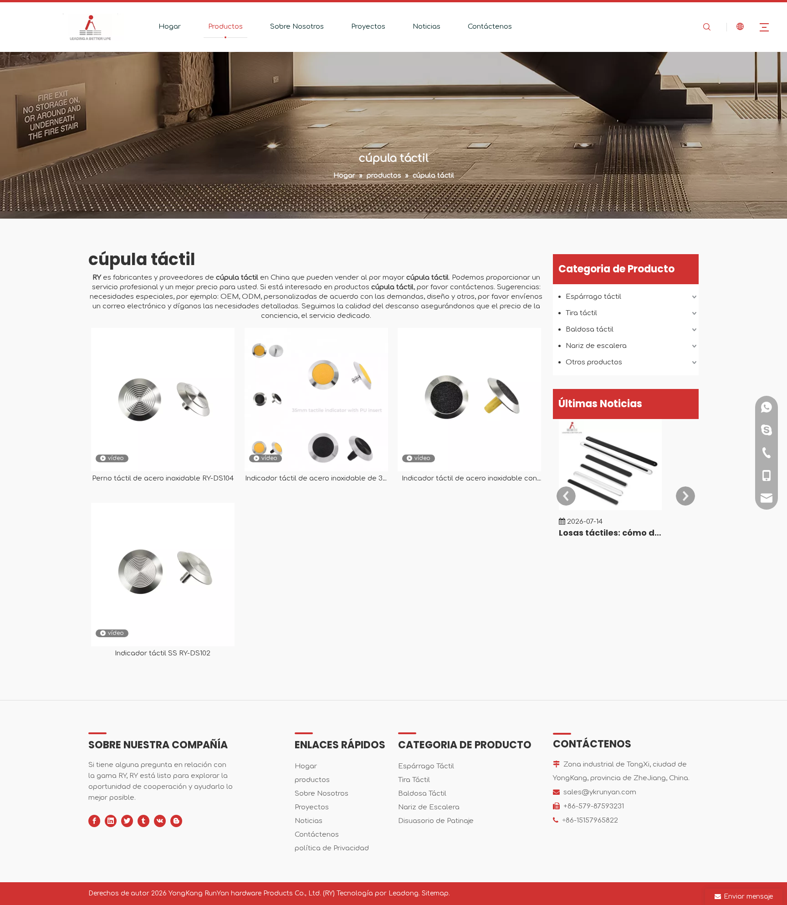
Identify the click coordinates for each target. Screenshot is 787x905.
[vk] (160, 821)
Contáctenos (490, 27)
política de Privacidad (332, 848)
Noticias (426, 27)
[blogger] (176, 821)
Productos (225, 27)
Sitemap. (436, 893)
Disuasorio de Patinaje (436, 821)
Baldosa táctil (589, 329)
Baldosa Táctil (422, 794)
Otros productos (594, 362)
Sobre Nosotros (297, 27)
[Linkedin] (111, 821)
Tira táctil (581, 313)
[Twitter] (127, 821)
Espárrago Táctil (426, 766)
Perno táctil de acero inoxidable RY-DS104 (163, 478)
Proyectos (368, 27)
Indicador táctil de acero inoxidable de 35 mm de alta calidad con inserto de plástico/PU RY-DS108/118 (316, 479)
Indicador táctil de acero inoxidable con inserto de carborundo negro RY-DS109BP (469, 479)
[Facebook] (94, 821)
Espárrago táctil (593, 297)
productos (312, 780)
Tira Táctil (414, 780)
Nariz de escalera (596, 346)
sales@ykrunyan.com (599, 792)
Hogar (169, 27)
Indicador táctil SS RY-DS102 (162, 653)
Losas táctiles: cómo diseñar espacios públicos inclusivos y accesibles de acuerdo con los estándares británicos (610, 532)
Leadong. (404, 893)
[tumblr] (143, 821)
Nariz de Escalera (429, 807)
